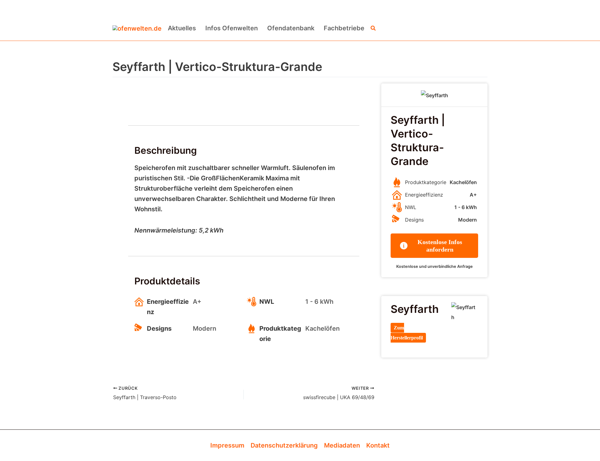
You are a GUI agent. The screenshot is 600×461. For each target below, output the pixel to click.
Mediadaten (342, 445)
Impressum (227, 445)
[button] (373, 28)
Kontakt (378, 445)
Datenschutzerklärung (284, 445)
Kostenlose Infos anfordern (440, 245)
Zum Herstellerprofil (407, 332)
